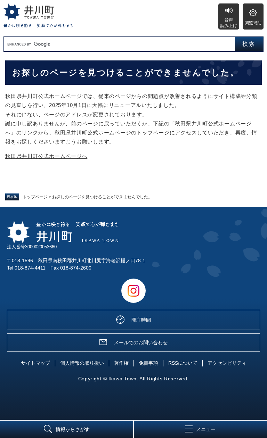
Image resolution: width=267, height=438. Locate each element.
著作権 (121, 363)
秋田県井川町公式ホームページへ (46, 156)
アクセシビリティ (227, 363)
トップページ (35, 197)
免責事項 (148, 363)
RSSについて (182, 363)
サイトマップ (35, 363)
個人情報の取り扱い (82, 363)
